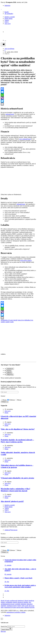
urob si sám (25, 605)
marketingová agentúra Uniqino (15, 612)
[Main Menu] (3, 44)
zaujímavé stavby (12, 605)
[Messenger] (18, 91)
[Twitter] (18, 100)
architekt (17, 604)
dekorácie (30, 604)
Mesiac (19, 400)
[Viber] (18, 97)
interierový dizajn (23, 600)
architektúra (4, 320)
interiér (15, 320)
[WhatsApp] (18, 94)
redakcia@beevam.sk (11, 530)
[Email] (18, 104)
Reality (7, 12)
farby (2, 607)
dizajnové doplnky (23, 602)
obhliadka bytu (28, 320)
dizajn (2, 600)
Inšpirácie (7, 5)
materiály (3, 605)
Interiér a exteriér (10, 17)
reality (12, 322)
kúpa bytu (21, 320)
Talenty (7, 20)
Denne (5, 400)
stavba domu (20, 607)
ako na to (31, 605)
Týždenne (12, 400)
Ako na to (8, 23)
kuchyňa (31, 607)
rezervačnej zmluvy (26, 260)
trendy (19, 605)
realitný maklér (5, 322)
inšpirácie (23, 604)
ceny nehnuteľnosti (25, 139)
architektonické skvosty (8, 604)
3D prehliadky (9, 13)
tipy (30, 602)
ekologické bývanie (10, 607)
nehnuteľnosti (10, 114)
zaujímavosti (13, 600)
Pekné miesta (8, 18)
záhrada (26, 607)
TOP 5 (7, 22)
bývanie (10, 320)
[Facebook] (18, 88)
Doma (12, 48)
